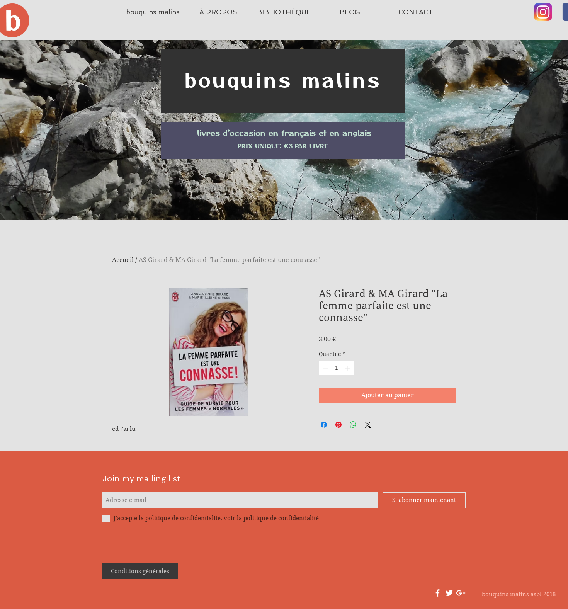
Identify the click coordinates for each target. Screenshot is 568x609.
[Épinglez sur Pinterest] (338, 424)
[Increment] (348, 368)
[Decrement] (325, 368)
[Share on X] (367, 424)
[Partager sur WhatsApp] (353, 424)
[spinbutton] (337, 368)
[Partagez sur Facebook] (323, 424)
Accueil (123, 260)
